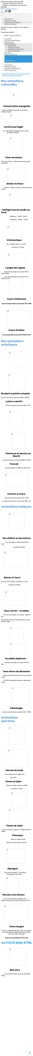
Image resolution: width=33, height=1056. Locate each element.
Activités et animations (12, 22)
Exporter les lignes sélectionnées (12, 1)
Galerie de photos (10, 24)
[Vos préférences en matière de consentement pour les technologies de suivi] (30, 1053)
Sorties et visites (10, 20)
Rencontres (8, 19)
